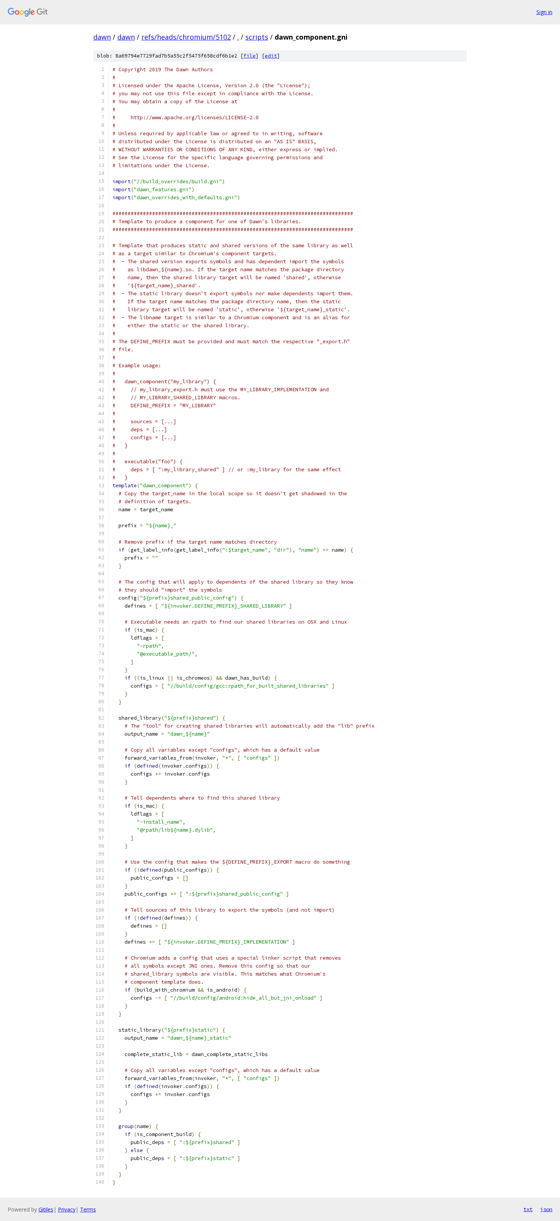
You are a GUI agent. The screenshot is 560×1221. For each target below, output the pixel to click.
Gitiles (45, 1209)
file (249, 56)
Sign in (544, 12)
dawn (102, 37)
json (546, 1209)
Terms (88, 1209)
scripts (256, 37)
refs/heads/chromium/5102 (186, 37)
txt (528, 1209)
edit (271, 56)
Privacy (66, 1209)
